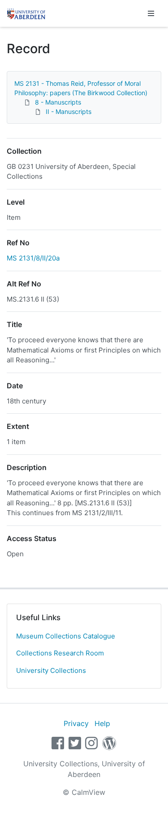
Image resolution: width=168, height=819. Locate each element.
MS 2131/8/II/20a (33, 258)
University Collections (51, 670)
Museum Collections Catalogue (65, 636)
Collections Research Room (60, 653)
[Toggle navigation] (151, 13)
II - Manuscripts (68, 111)
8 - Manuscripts (58, 102)
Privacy (76, 723)
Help (102, 723)
